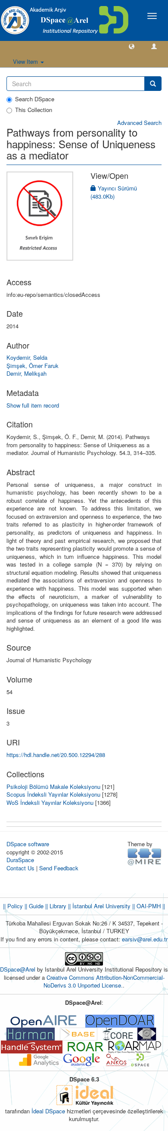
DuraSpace (20, 860)
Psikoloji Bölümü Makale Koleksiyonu (53, 786)
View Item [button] (26, 61)
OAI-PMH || (150, 906)
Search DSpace (34, 99)
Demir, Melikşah (26, 373)
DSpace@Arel (18, 969)
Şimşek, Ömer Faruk (32, 365)
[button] (131, 46)
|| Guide (33, 906)
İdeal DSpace (48, 1111)
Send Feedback (58, 868)
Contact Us (20, 868)
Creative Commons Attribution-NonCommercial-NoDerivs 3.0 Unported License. (104, 981)
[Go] (153, 83)
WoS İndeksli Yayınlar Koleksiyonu (49, 802)
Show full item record (32, 405)
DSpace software (27, 844)
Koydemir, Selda (26, 357)
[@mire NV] (145, 856)
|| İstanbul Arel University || (100, 906)
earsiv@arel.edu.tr (145, 939)
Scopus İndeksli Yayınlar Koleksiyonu (53, 794)
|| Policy (13, 906)
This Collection (33, 110)
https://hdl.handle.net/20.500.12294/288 (55, 755)
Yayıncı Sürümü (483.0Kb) (113, 192)
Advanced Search (139, 122)
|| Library (55, 906)
